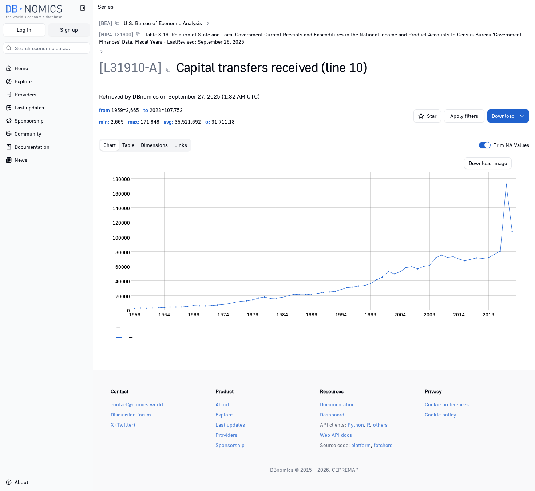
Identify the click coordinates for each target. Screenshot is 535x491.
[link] (150, 23)
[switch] (485, 145)
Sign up (69, 30)
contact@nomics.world (137, 404)
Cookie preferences (447, 404)
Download (503, 116)
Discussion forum (131, 414)
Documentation (337, 404)
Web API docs (336, 435)
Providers (226, 435)
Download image (488, 163)
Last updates (230, 425)
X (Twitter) (123, 425)
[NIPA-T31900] (116, 34)
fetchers (383, 445)
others (380, 425)
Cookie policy (440, 414)
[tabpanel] (314, 248)
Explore (224, 414)
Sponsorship (230, 445)
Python (356, 425)
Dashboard (332, 414)
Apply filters (464, 116)
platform (361, 445)
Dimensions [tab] (154, 145)
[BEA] (105, 23)
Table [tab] (128, 145)
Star (431, 116)
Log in (24, 30)
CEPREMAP (345, 470)
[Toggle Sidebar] (93, 245)
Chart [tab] (109, 145)
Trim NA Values (511, 145)
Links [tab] (180, 145)
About (222, 404)
